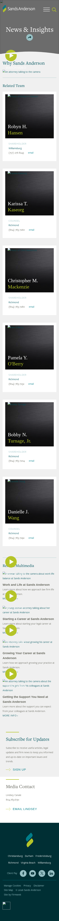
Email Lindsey (25, 809)
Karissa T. (18, 206)
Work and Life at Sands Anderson (26, 584)
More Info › (10, 715)
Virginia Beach (28, 862)
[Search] (54, 10)
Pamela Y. (18, 361)
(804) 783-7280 (17, 306)
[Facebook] (23, 873)
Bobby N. (19, 437)
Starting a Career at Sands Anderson (28, 619)
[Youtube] (32, 873)
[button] (29, 37)
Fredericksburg (43, 856)
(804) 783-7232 (16, 384)
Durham (29, 856)
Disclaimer (39, 885)
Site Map (8, 890)
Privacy (27, 885)
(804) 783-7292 (16, 538)
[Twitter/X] (42, 873)
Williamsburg (15, 148)
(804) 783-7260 (17, 229)
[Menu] (46, 10)
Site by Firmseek (12, 894)
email (30, 152)
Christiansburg (15, 856)
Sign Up (19, 769)
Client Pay (12, 873)
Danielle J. (18, 515)
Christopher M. (23, 283)
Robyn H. (17, 129)
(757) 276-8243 (16, 152)
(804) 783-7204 (17, 460)
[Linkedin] (51, 873)
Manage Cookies (12, 885)
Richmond (14, 225)
